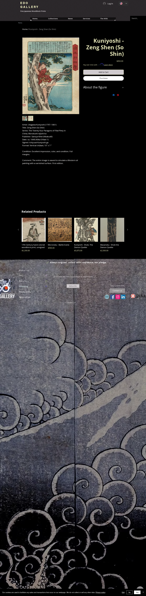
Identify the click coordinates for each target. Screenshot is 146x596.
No (130, 592)
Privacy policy (100, 592)
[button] (89, 18)
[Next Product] (127, 229)
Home (24, 29)
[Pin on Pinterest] (118, 95)
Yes (137, 592)
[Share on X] (122, 95)
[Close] (143, 592)
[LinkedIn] (123, 297)
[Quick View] (34, 230)
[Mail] (107, 297)
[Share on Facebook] (113, 95)
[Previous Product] (18, 229)
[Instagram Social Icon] (118, 297)
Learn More (108, 65)
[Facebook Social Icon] (112, 297)
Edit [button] (123, 592)
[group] (73, 236)
